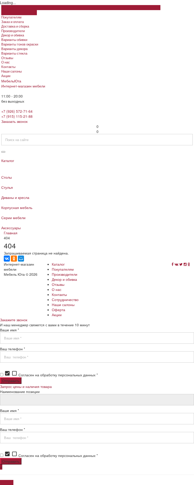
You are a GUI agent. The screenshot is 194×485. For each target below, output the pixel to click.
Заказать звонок (14, 121)
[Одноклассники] (14, 259)
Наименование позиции (20, 391)
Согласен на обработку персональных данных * (51, 374)
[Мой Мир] (21, 259)
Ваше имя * (9, 329)
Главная (10, 232)
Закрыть (6, 482)
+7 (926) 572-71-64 (17, 111)
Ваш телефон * (12, 348)
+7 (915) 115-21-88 (17, 116)
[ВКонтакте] (7, 259)
